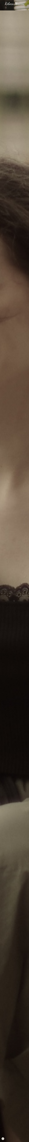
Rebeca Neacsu (14, 3)
